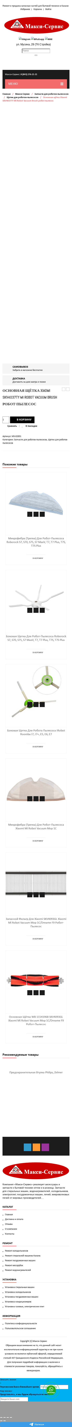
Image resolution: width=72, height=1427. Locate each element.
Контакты (9, 1234)
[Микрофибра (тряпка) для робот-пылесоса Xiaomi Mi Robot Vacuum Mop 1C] (36, 789)
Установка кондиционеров (18, 1302)
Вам (16, 1387)
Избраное (25, 9)
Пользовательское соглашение (20, 1328)
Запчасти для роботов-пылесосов (51, 94)
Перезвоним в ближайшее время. (20, 1387)
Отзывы (9, 1224)
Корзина (37, 9)
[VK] (27, 1147)
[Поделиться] (4, 1417)
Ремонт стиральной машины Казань (23, 1256)
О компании (11, 1229)
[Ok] (36, 1147)
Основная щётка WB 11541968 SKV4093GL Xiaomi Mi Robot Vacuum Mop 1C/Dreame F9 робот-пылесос (36, 1020)
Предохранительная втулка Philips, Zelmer (36, 1072)
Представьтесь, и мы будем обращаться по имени (25, 1394)
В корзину (24, 419)
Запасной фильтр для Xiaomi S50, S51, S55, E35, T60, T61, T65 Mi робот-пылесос (63, 389)
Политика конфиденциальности (21, 1323)
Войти (48, 9)
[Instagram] (45, 1147)
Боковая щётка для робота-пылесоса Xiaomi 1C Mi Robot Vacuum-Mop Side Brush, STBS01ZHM (67, 389)
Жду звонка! (6, 1391)
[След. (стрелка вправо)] (4, 1420)
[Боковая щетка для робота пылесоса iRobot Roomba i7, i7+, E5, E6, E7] (36, 695)
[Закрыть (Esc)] (1, 1417)
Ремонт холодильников (16, 1251)
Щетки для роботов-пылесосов (22, 97)
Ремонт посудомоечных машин (20, 1260)
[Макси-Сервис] (36, 25)
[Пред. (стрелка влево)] (1, 1420)
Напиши (39, 1424)
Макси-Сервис (22, 94)
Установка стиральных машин (19, 1287)
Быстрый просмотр (42, 514)
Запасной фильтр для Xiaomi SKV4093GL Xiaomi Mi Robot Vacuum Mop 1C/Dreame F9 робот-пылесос (36, 922)
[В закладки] (29, 514)
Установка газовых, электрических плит (24, 1306)
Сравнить (12, 426)
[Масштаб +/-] (11, 1417)
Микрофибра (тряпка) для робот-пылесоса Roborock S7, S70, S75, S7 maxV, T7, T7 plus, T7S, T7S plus (36, 542)
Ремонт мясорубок (14, 1265)
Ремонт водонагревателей (18, 1270)
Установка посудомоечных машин (21, 1297)
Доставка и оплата (14, 1219)
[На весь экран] (7, 1417)
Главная (7, 94)
